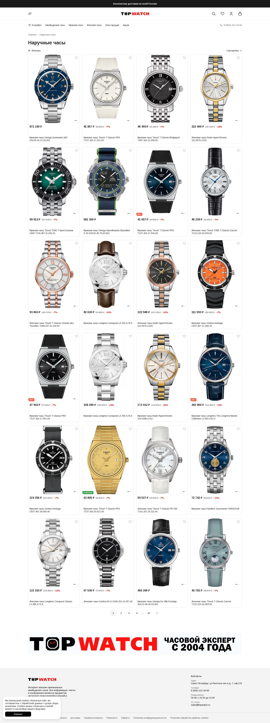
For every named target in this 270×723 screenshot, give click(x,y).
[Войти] (231, 14)
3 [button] (129, 613)
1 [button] (113, 613)
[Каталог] (30, 14)
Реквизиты (112, 718)
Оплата (63, 718)
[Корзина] (240, 14)
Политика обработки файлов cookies (189, 718)
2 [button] (121, 613)
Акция (126, 25)
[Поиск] (214, 14)
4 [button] (136, 613)
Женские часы (94, 25)
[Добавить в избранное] (76, 57)
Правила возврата (93, 718)
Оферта (125, 718)
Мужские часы (76, 25)
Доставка (75, 718)
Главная (32, 34)
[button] (222, 14)
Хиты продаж (112, 25)
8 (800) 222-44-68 (200, 690)
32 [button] (149, 613)
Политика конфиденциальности (150, 718)
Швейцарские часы (55, 25)
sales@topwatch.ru (200, 705)
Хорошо (18, 714)
